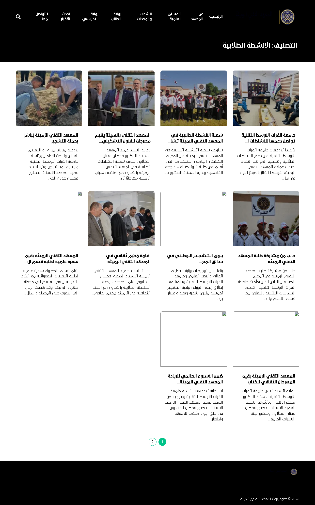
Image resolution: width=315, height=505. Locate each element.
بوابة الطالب (116, 17)
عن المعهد (197, 17)
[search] (18, 16)
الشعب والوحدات (144, 17)
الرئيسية (216, 16)
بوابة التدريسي (90, 17)
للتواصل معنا (41, 17)
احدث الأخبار (65, 17)
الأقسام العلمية (175, 17)
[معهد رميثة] (262, 17)
